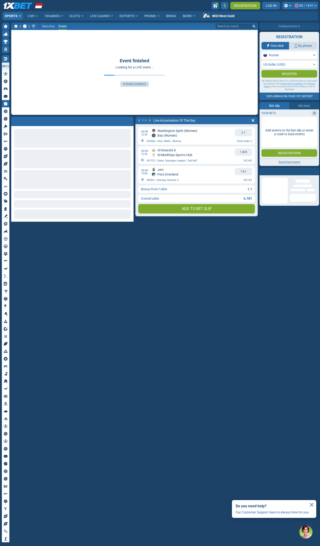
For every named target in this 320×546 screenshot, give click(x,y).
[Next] (150, 120)
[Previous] (139, 120)
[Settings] (287, 5)
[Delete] (253, 120)
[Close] (311, 505)
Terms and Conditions (291, 93)
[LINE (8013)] (16, 26)
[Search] (254, 26)
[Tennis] (25, 26)
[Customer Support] (306, 532)
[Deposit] (224, 5)
